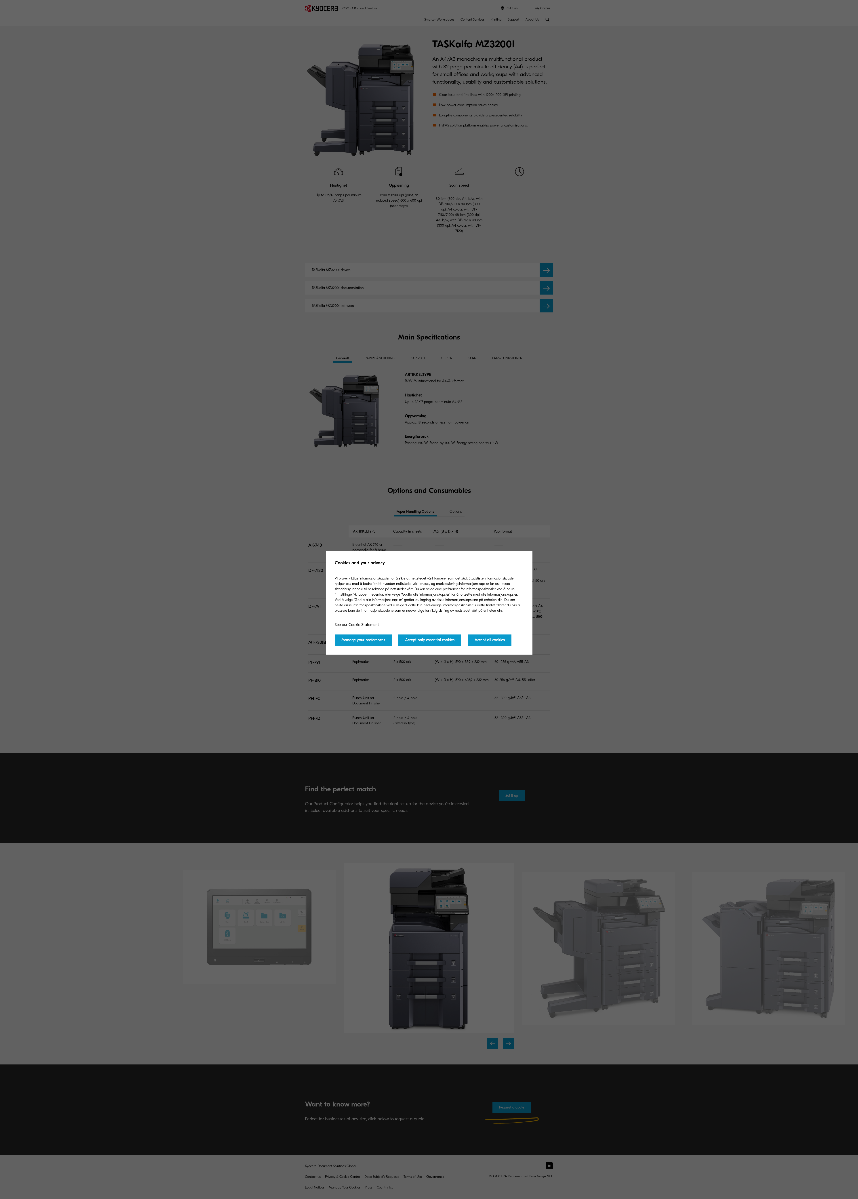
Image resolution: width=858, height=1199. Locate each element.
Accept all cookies (490, 640)
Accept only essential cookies (429, 640)
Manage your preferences (363, 640)
